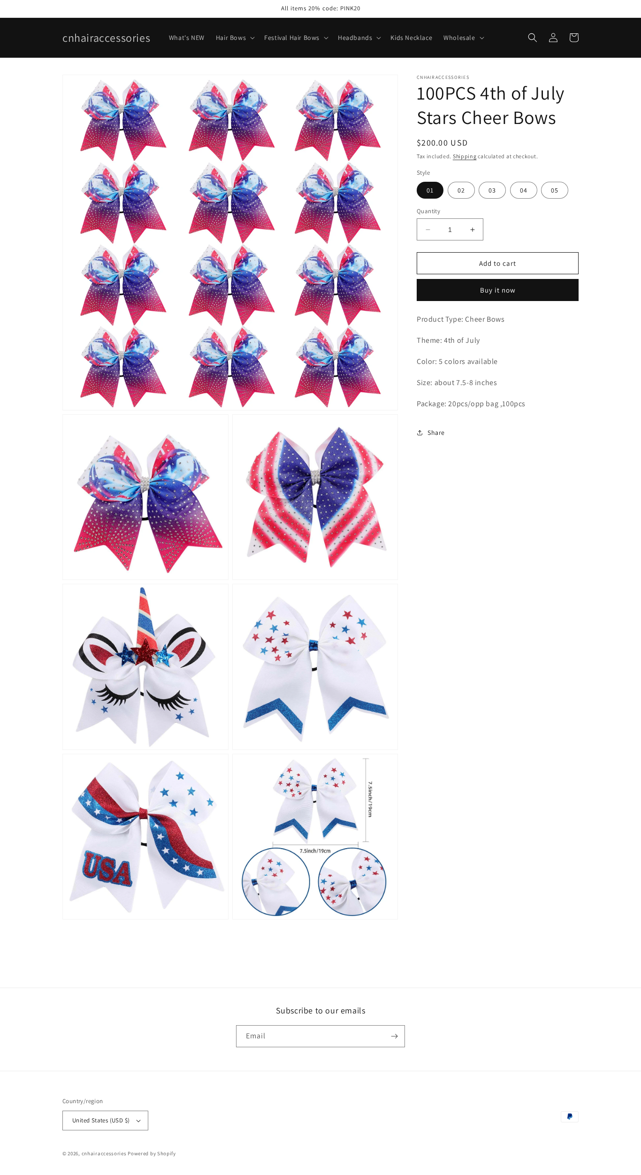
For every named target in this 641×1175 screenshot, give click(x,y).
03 (492, 190)
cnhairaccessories (104, 1153)
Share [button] (436, 432)
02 (461, 190)
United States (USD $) (101, 1120)
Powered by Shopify (152, 1153)
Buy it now (498, 290)
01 (430, 190)
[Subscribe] (394, 1036)
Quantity (428, 211)
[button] (234, 37)
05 (554, 190)
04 (523, 190)
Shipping (465, 156)
